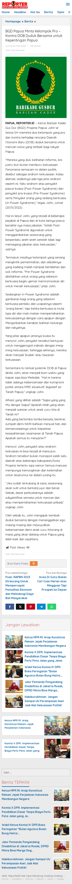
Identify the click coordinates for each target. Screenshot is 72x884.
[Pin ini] (30, 607)
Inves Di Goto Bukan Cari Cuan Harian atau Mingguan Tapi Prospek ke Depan (52, 581)
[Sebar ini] (9, 607)
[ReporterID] (15, 4)
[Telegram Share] (41, 607)
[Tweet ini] (20, 607)
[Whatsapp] (51, 607)
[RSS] (34, 563)
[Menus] (67, 4)
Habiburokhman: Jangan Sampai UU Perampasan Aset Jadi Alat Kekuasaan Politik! (44, 701)
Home (5, 879)
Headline (17, 879)
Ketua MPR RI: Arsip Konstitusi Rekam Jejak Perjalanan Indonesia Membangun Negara (45, 641)
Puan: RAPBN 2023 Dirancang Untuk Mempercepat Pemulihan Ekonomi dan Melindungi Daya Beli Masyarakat (19, 585)
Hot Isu (29, 879)
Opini (50, 879)
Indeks (60, 879)
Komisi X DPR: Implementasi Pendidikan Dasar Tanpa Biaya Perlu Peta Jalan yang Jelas (45, 656)
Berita (40, 879)
